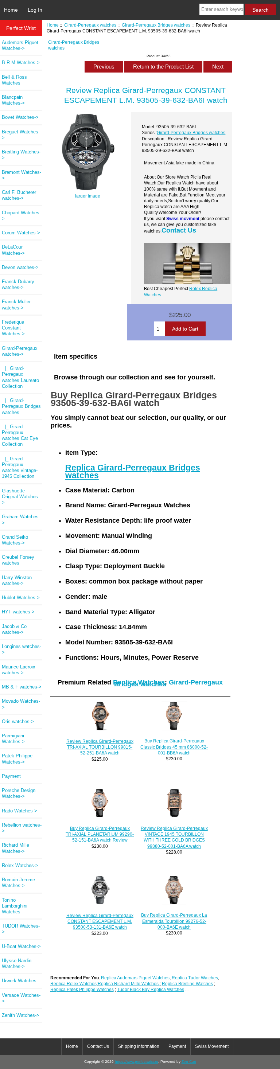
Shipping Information (138, 1046)
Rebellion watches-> (22, 828)
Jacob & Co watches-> (14, 629)
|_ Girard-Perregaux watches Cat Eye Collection (20, 435)
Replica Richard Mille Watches (129, 983)
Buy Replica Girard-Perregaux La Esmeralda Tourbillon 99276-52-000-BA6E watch (174, 921)
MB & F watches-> (22, 687)
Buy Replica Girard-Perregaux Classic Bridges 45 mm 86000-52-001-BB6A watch (174, 746)
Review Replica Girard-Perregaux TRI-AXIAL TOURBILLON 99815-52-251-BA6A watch (99, 747)
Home (11, 10)
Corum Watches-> (21, 232)
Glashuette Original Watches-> (20, 496)
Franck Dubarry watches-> (18, 284)
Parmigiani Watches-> (13, 738)
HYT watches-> (18, 612)
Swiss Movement (212, 1046)
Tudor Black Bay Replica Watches (150, 989)
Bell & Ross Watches (14, 80)
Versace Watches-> (21, 998)
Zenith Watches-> (20, 1015)
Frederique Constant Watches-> (13, 327)
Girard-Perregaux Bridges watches (156, 25)
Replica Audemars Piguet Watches (135, 977)
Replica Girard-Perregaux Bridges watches (132, 471)
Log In (35, 10)
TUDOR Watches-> (21, 929)
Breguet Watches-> (21, 134)
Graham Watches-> (21, 519)
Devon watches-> (20, 267)
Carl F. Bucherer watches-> (19, 195)
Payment (11, 776)
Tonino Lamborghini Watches (14, 905)
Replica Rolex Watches (73, 983)
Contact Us (179, 230)
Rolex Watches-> (20, 865)
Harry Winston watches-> (17, 580)
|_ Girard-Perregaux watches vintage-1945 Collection (20, 467)
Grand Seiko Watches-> (15, 540)
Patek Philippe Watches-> (17, 758)
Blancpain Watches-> (13, 100)
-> (20, 351)
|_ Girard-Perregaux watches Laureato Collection (20, 377)
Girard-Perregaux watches (90, 25)
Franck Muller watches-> (16, 304)
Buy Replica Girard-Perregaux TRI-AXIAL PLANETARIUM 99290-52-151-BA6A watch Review (100, 834)
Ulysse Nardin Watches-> (16, 963)
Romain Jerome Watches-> (18, 882)
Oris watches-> (18, 721)
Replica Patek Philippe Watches (82, 989)
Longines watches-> (21, 649)
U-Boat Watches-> (21, 946)
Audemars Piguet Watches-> (20, 45)
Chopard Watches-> (21, 215)
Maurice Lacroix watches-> (18, 669)
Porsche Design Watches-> (18, 793)
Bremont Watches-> (21, 175)
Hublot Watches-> (21, 597)
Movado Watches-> (21, 704)
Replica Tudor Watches (195, 977)
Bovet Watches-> (20, 117)
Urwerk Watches (19, 980)
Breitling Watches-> (21, 154)
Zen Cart (189, 1062)
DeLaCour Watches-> (13, 249)
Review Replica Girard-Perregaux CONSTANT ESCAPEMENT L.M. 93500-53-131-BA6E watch (99, 921)
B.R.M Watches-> (21, 62)
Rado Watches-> (19, 811)
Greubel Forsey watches (18, 560)
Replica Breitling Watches (187, 983)
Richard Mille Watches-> (15, 848)
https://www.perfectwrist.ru (136, 1062)
